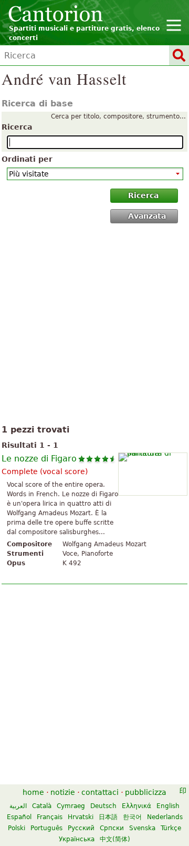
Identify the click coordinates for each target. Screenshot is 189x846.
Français (49, 817)
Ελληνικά (136, 806)
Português (46, 828)
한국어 (132, 817)
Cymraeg (71, 806)
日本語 (108, 817)
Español (19, 817)
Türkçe (171, 828)
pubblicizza (145, 792)
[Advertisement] (94, 326)
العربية (18, 806)
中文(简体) (115, 839)
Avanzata (147, 216)
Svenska (142, 828)
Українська (76, 839)
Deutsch (103, 806)
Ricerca (17, 127)
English (168, 806)
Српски (112, 828)
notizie (62, 792)
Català (41, 806)
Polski (16, 828)
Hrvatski (80, 817)
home (33, 792)
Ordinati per (27, 159)
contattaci (100, 792)
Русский (81, 828)
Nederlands (165, 817)
